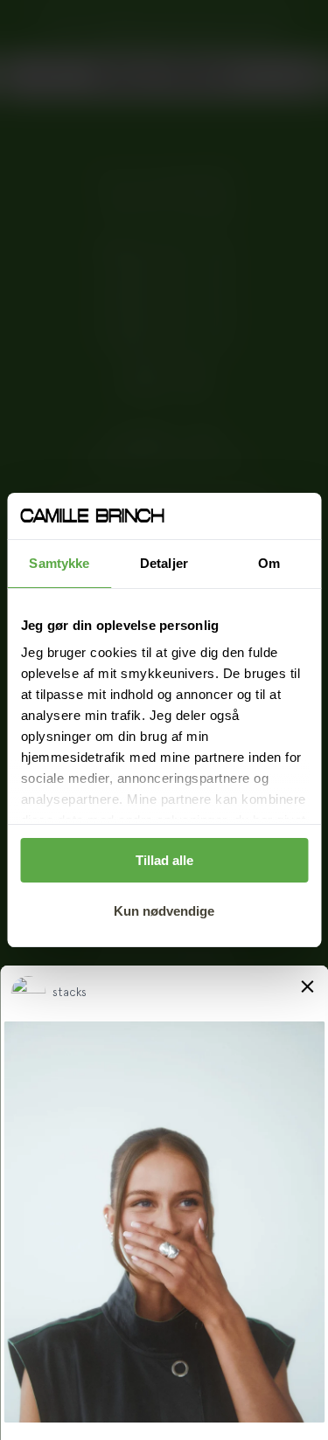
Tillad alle (164, 860)
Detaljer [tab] (164, 563)
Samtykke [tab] (59, 563)
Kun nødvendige (164, 910)
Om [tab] (269, 563)
